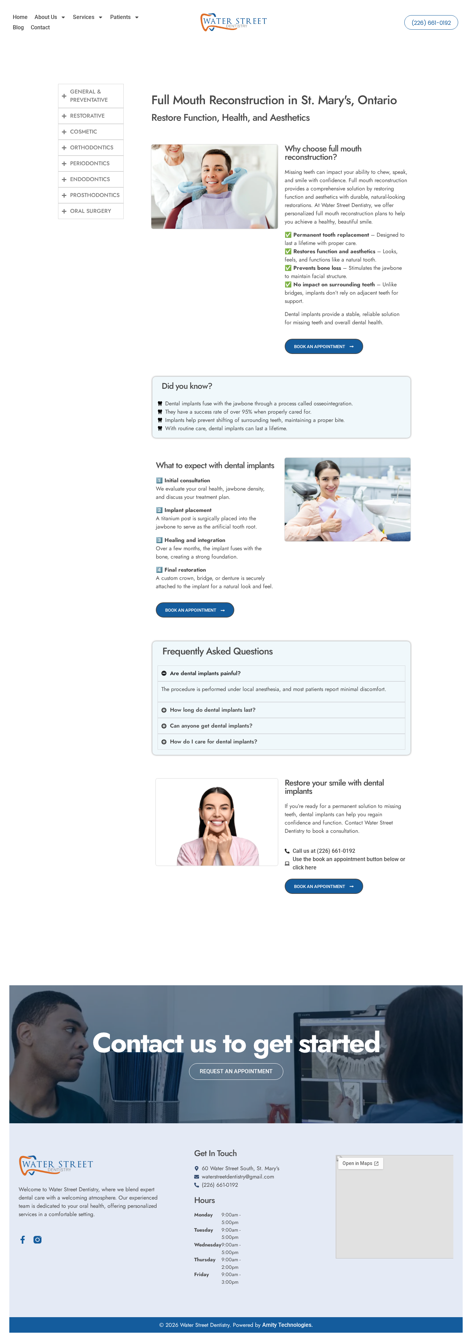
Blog (18, 27)
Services (83, 17)
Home (20, 17)
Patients (120, 17)
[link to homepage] (233, 22)
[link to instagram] (37, 1240)
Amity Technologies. (287, 1325)
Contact (40, 27)
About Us (46, 17)
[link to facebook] (23, 1240)
